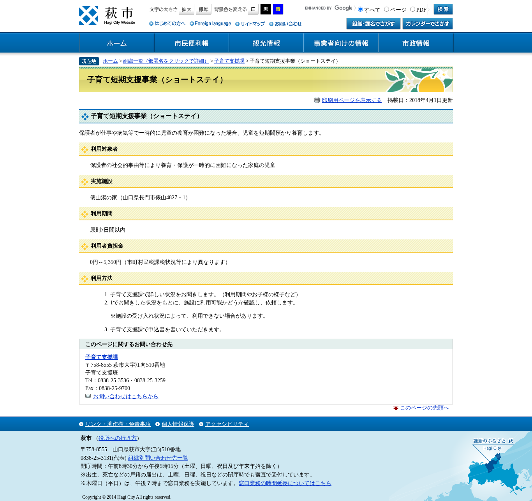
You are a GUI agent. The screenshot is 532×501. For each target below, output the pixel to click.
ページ (398, 10)
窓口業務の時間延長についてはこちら (285, 483)
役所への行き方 (118, 438)
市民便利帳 (191, 43)
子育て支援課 (229, 61)
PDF (421, 10)
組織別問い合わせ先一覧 (158, 458)
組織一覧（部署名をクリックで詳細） (166, 61)
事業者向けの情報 (341, 43)
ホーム (116, 43)
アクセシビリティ (227, 424)
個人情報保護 (178, 424)
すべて (372, 10)
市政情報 (416, 43)
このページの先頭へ (424, 407)
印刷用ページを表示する (352, 100)
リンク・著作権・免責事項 (118, 424)
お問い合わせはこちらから (126, 396)
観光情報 (266, 43)
